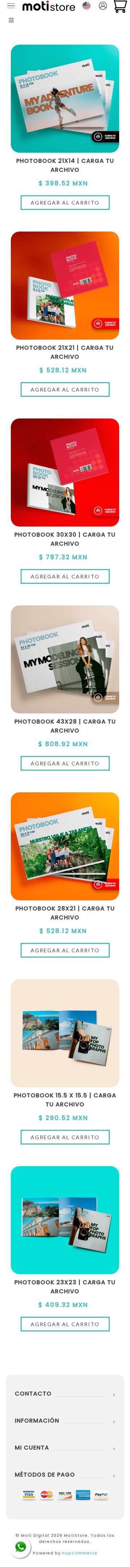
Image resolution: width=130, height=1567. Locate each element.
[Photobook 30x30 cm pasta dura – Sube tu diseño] (65, 472)
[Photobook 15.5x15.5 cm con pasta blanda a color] (65, 1033)
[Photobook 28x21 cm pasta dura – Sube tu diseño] (65, 846)
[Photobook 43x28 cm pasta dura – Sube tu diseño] (65, 659)
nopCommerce (80, 1553)
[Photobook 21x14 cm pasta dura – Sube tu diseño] (65, 99)
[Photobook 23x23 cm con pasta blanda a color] (65, 1220)
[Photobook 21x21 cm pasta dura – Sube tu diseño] (65, 286)
